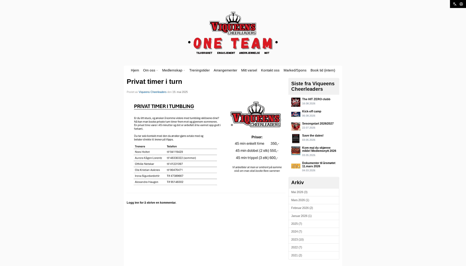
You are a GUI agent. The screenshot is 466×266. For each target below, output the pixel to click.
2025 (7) (296, 223)
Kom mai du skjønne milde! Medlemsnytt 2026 (319, 149)
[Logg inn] (461, 4)
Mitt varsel (249, 70)
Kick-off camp (311, 111)
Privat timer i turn (154, 81)
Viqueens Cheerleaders (153, 91)
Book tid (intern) (323, 70)
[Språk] (454, 4)
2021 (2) (296, 255)
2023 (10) (297, 239)
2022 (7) (296, 247)
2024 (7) (296, 231)
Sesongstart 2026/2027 (318, 123)
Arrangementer (225, 70)
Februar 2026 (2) (302, 207)
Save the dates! (312, 135)
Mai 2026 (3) (299, 192)
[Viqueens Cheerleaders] (233, 33)
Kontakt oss (270, 70)
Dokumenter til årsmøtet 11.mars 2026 (318, 164)
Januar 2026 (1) (301, 215)
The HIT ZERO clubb (316, 99)
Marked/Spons (295, 70)
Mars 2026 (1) (300, 200)
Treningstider (199, 70)
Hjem (135, 70)
